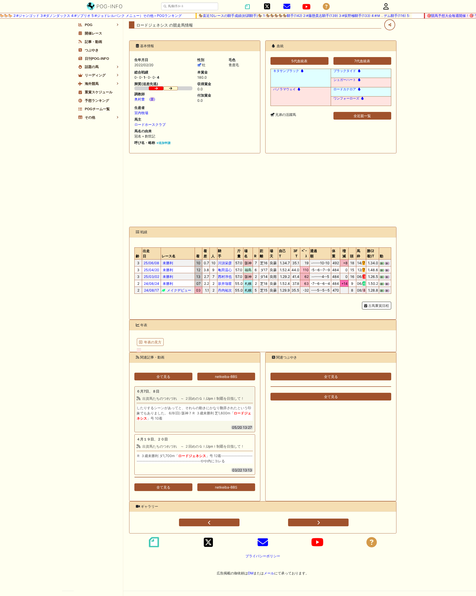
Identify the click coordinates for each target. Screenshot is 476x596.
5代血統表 (299, 61)
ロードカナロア (344, 89)
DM (250, 573)
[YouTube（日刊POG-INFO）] (306, 7)
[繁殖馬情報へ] (301, 71)
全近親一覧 (362, 116)
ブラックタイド (344, 71)
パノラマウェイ (284, 89)
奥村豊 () (144, 99)
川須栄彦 (225, 263)
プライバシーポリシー (262, 556)
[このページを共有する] (389, 24)
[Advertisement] (262, 190)
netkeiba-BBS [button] (226, 376)
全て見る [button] (163, 376)
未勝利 (167, 263)
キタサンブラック (286, 71)
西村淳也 (225, 276)
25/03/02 (151, 276)
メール (269, 573)
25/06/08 (151, 263)
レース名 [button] (169, 256)
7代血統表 (362, 61)
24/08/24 (151, 283)
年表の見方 (152, 342)
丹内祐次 (225, 290)
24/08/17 (151, 290)
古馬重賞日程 (378, 305)
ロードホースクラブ (150, 124)
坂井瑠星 (225, 283)
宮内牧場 (141, 113)
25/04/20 (151, 270)
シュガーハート (344, 80)
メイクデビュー (178, 290)
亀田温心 (225, 270)
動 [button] (381, 256)
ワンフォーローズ (346, 98)
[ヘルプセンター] (326, 6)
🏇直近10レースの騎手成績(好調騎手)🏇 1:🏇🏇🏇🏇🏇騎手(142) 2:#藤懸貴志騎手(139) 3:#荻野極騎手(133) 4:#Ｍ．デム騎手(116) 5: (299, 15)
